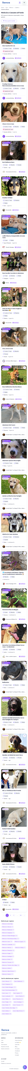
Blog (16, 1046)
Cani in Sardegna (18, 1002)
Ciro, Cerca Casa (7, 348)
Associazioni (4, 1044)
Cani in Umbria (6, 1011)
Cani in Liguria (17, 993)
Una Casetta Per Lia (8, 46)
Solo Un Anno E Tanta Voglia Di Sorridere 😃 (12, 309)
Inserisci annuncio (5, 1048)
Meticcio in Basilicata (8, 930)
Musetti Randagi (10, 247)
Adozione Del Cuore (8, 425)
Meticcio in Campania (8, 932)
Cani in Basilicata (19, 981)
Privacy (16, 1053)
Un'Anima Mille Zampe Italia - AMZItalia (15, 361)
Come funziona (18, 1040)
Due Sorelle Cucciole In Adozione (13, 273)
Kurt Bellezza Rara (8, 162)
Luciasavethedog (10, 58)
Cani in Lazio (6, 993)
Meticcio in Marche (7, 947)
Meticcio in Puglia (7, 953)
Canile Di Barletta (10, 399)
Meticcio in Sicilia (7, 959)
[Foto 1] (12, 81)
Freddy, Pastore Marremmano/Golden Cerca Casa (13, 85)
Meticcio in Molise (20, 947)
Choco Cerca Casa (8, 124)
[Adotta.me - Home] (6, 2)
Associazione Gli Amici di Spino (13, 172)
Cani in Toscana (18, 1005)
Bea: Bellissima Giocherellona (12, 387)
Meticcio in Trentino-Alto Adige (10, 965)
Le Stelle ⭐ (18, 1042)
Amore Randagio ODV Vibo (12, 583)
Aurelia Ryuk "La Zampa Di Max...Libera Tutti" (16, 434)
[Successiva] (24, 915)
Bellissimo (5, 682)
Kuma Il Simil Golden (8, 829)
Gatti (2, 1042)
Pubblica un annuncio (6, 1063)
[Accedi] (19, 2)
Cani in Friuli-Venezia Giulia (9, 990)
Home (2, 7)
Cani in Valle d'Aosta (18, 1011)
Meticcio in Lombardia (8, 944)
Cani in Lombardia (7, 996)
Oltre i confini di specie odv (12, 656)
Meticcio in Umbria (7, 968)
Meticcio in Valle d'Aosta (8, 971)
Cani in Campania (7, 984)
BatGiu (7, 282)
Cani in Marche (20, 996)
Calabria (17, 7)
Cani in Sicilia (6, 1005)
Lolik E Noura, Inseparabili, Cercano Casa (13, 237)
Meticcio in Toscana (7, 962)
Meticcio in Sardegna (7, 956)
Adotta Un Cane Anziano (10, 534)
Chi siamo (17, 1048)
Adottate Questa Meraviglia (11, 460)
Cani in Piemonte (18, 999)
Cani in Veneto (6, 1013)
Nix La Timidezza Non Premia (11, 790)
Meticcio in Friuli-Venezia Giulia (10, 938)
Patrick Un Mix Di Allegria (10, 610)
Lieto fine (17, 1044)
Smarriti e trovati (5, 1046)
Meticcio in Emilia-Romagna (9, 935)
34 (20, 915)
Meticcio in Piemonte (8, 950)
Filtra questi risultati (9, 21)
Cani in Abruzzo (7, 981)
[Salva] (24, 26)
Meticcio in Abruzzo (7, 927)
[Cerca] (25, 1067)
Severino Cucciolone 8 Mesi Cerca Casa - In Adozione (13, 646)
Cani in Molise (6, 999)
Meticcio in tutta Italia (7, 924)
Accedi (2, 1061)
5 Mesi (4, 900)
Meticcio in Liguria (20, 941)
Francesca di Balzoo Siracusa (12, 619)
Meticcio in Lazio (7, 941)
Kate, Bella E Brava (8, 864)
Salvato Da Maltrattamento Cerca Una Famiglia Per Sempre (13, 719)
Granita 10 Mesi (7, 198)
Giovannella (8, 210)
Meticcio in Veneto (7, 974)
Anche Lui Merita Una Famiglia (11, 496)
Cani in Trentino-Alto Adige (9, 1008)
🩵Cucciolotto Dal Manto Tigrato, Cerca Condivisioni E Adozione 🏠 (13, 573)
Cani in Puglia (6, 1002)
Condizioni (17, 1051)
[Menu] (24, 2)
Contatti (17, 1055)
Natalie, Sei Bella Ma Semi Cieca (12, 755)
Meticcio (11, 7)
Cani (7, 7)
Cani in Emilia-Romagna (9, 987)
